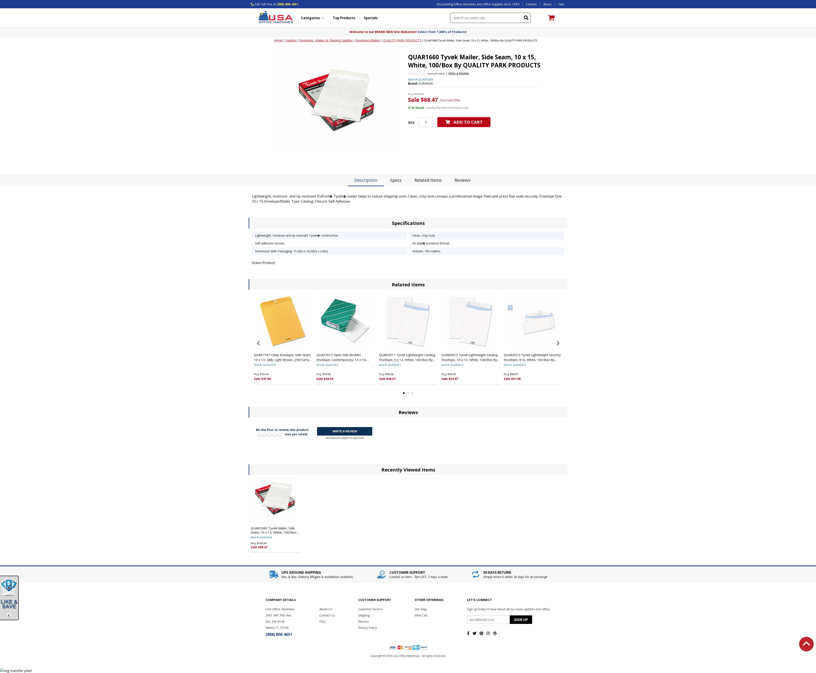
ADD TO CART (468, 122)
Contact (531, 4)
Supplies (291, 40)
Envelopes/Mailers (368, 40)
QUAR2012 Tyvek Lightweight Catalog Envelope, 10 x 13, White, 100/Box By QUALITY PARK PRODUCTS (469, 357)
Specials (371, 18)
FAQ (561, 4)
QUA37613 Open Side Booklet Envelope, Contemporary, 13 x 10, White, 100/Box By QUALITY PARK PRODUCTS (342, 357)
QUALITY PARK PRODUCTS (402, 40)
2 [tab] (408, 393)
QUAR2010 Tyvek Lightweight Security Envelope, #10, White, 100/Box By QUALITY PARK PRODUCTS (532, 357)
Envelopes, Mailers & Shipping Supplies (326, 40)
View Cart (421, 615)
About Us (325, 609)
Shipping (364, 615)
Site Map (421, 609)
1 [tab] (404, 393)
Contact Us (327, 615)
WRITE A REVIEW (345, 431)
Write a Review (458, 73)
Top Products (344, 18)
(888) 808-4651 (287, 4)
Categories (310, 18)
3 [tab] (412, 393)
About (547, 4)
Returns (363, 621)
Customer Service (370, 609)
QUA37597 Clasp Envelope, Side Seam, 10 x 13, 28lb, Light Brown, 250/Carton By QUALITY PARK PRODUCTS (282, 357)
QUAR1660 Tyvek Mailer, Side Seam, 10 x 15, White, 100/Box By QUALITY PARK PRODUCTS (273, 530)
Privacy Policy (367, 628)
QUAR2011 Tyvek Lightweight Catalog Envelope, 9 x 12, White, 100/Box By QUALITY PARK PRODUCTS (407, 357)
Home (278, 40)
